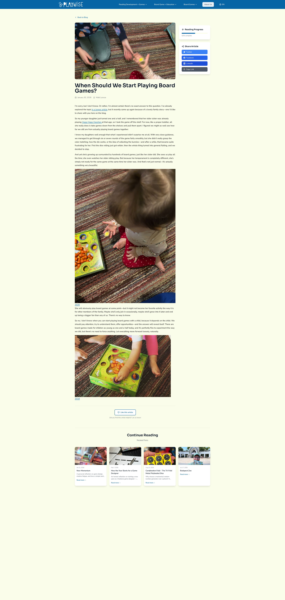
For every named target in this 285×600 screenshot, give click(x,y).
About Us (208, 4)
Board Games (189, 4)
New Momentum (83, 470)
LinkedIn (189, 63)
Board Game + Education (164, 4)
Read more (80, 480)
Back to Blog (82, 17)
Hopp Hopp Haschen (92, 122)
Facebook (190, 58)
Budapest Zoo (185, 470)
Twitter (189, 52)
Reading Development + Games (132, 4)
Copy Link (190, 69)
